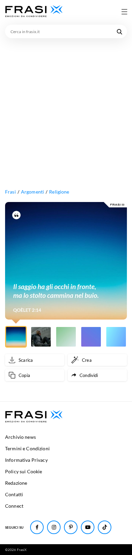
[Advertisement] (66, 107)
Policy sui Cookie (23, 471)
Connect (14, 506)
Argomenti (32, 192)
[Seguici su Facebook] (37, 527)
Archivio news (20, 437)
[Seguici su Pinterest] (71, 527)
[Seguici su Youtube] (87, 527)
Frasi (10, 192)
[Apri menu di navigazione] (124, 11)
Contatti (14, 494)
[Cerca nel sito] (119, 31)
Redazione (16, 483)
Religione (59, 192)
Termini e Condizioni (27, 448)
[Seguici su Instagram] (54, 527)
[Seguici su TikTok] (104, 527)
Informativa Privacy (26, 460)
